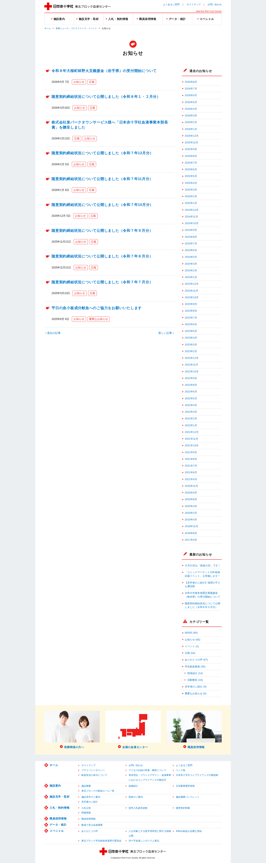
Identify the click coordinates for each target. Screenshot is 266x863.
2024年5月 (191, 257)
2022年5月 (191, 398)
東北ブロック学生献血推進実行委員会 (101, 840)
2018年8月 (191, 533)
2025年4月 (191, 183)
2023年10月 (192, 297)
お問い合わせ (215, 4)
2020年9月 (191, 492)
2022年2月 (191, 418)
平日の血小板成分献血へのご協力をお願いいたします (97, 308)
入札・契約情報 (59, 807)
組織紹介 (133, 786)
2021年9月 (191, 452)
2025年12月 (192, 135)
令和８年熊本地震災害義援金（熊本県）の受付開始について (202, 595)
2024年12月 (192, 210)
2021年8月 (191, 459)
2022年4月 (191, 405)
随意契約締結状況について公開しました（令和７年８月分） (102, 256)
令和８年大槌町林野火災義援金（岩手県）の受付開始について (104, 71)
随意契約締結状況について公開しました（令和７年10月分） (102, 205)
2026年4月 (191, 109)
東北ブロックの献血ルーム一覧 (97, 790)
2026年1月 (191, 129)
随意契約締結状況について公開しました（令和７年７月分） (102, 282)
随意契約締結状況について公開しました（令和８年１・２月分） (106, 97)
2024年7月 (191, 243)
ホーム (47, 28)
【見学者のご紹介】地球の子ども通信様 (202, 584)
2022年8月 (191, 385)
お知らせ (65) (192, 639)
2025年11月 (191, 142)
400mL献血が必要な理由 (189, 831)
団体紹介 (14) (195, 673)
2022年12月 (192, 358)
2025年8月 (191, 156)
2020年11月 (191, 486)
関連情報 (86, 812)
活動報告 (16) (195, 680)
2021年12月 (192, 432)
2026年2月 (191, 122)
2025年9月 (191, 149)
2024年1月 (191, 277)
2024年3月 (191, 263)
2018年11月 (191, 526)
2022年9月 (191, 378)
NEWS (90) (191, 632)
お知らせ (78, 81)
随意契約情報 (183, 808)
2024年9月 (191, 230)
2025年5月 (191, 176)
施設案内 (55, 785)
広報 (91, 81)
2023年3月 (191, 344)
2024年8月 (191, 237)
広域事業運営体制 (185, 786)
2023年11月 (191, 290)
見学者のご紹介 (89, 801)
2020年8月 (191, 499)
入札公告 (86, 808)
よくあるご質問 (171, 4)
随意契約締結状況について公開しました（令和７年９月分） (102, 230)
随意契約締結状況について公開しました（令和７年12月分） (102, 153)
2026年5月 (191, 102)
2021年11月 (191, 438)
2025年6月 (191, 169)
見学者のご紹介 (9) (195, 686)
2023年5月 (191, 331)
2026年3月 (191, 115)
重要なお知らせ (98, 319)
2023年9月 (191, 304)
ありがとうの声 (89, 831)
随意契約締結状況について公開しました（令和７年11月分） (102, 179)
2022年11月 (191, 364)
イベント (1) (192, 646)
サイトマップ (194, 4)
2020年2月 (191, 513)
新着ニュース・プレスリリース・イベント (76, 28)
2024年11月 (191, 216)
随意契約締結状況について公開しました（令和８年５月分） (202, 605)
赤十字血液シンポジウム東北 (144, 840)
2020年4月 (191, 506)
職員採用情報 (58, 818)
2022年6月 (191, 391)
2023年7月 (191, 317)
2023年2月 (191, 351)
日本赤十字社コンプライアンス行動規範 (197, 775)
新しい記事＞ (166, 332)
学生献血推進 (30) (195, 666)
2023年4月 (191, 337)
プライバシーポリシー (93, 770)
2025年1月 (191, 203)
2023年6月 (191, 324)
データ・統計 (58, 824)
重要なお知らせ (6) (195, 693)
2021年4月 (191, 479)
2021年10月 (192, 445)
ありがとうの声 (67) (196, 659)
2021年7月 (191, 465)
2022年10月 (192, 371)
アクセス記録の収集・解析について (147, 770)
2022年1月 (191, 425)
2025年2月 (191, 196)
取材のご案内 (136, 797)
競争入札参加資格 (138, 808)
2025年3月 (191, 189)
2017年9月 (191, 540)
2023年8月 (191, 310)
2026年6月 (191, 95)
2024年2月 (191, 270)
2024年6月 (191, 250)
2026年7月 (191, 88)
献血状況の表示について (94, 775)
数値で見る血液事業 (92, 825)
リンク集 (180, 770)
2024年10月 (192, 223)
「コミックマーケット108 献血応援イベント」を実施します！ (202, 574)
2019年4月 (191, 519)
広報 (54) (190, 653)
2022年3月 (191, 412)
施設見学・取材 (59, 796)
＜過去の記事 (52, 332)
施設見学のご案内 (90, 797)
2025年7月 (191, 162)
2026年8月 (191, 82)
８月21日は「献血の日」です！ (203, 565)
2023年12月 (192, 284)
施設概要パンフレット (187, 797)
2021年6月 (191, 472)
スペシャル (57, 830)
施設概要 (86, 786)
